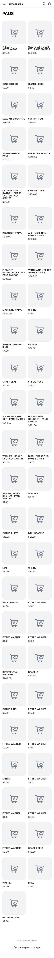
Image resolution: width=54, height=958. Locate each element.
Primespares (15, 4)
